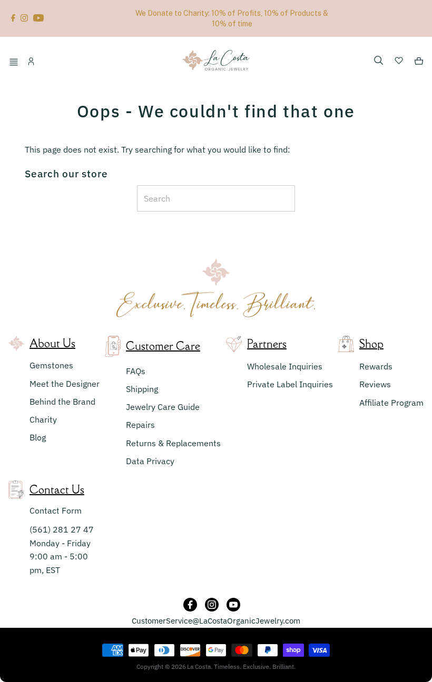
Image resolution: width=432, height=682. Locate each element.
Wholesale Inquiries (284, 366)
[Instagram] (24, 18)
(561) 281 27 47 (62, 529)
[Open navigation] (15, 62)
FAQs (135, 371)
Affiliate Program (391, 402)
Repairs (140, 424)
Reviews (375, 384)
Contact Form (56, 510)
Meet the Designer (65, 383)
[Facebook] (13, 18)
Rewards (375, 366)
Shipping (142, 389)
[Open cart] (419, 62)
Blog (38, 437)
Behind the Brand (62, 401)
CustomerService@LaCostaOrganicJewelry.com (216, 621)
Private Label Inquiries (290, 384)
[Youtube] (38, 18)
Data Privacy (150, 461)
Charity (43, 419)
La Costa (199, 666)
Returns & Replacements (173, 443)
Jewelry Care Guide (163, 407)
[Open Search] (379, 61)
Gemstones (51, 365)
